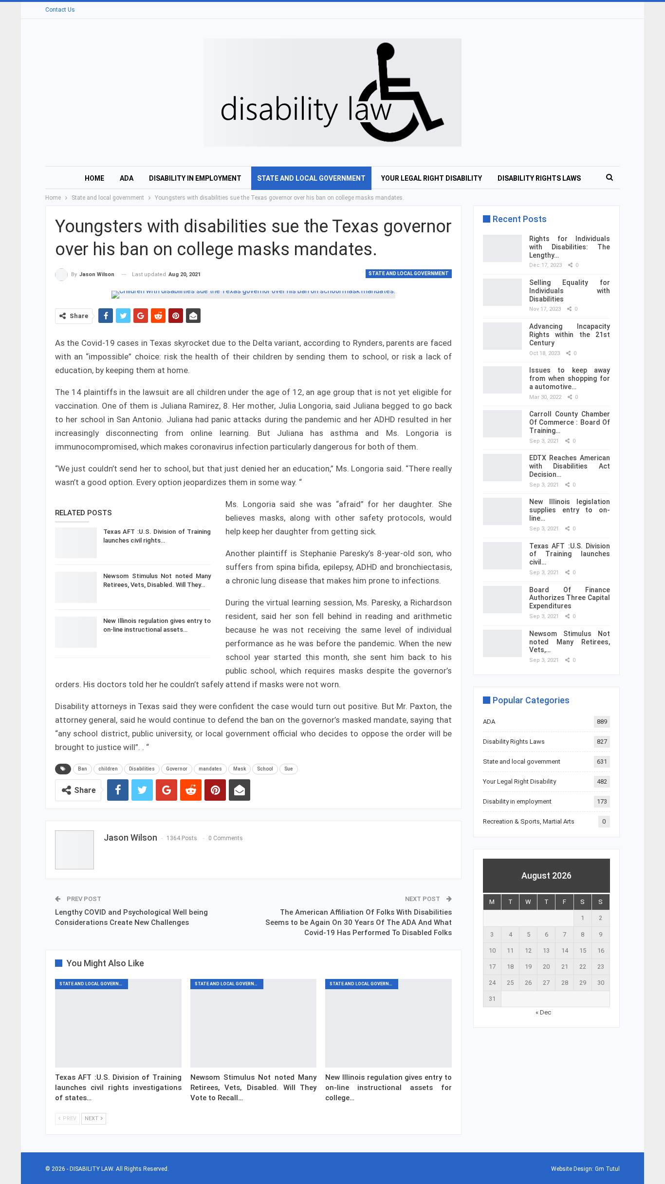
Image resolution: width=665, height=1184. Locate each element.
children (108, 768)
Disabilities (142, 768)
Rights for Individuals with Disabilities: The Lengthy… (569, 247)
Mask (239, 768)
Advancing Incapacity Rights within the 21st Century (569, 334)
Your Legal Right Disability (431, 178)
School (265, 768)
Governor (176, 768)
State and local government (311, 178)
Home (94, 178)
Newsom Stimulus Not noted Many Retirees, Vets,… (569, 642)
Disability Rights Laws (539, 178)
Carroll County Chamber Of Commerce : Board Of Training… (569, 422)
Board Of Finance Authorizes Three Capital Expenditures (569, 598)
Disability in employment (195, 178)
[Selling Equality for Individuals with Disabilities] (502, 292)
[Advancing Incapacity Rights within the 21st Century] (502, 336)
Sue (288, 768)
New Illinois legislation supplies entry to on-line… (569, 510)
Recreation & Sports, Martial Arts (528, 821)
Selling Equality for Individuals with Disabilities (569, 291)
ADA (126, 178)
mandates (210, 768)
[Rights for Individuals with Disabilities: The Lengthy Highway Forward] (502, 248)
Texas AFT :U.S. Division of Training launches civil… (569, 554)
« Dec (543, 1012)
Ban (82, 768)
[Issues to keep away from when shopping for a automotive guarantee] (502, 380)
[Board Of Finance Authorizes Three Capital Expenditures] (502, 599)
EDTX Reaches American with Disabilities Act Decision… (569, 466)
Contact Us (60, 9)
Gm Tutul (607, 1168)
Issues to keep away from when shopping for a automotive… (569, 378)
